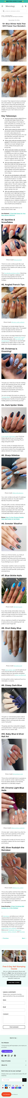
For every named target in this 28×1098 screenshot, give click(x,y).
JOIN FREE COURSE (14, 982)
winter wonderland (20, 675)
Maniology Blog (8, 15)
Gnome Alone (6, 397)
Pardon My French (19, 337)
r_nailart (21, 887)
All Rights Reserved (14, 1094)
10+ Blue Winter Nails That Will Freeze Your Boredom (12, 16)
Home (2, 15)
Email (4, 1007)
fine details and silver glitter (12, 273)
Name (4, 1000)
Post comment (14, 1027)
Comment (5, 1014)
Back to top (13, 1038)
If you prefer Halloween (8, 436)
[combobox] (14, 11)
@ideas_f (15, 887)
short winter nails (10, 670)
